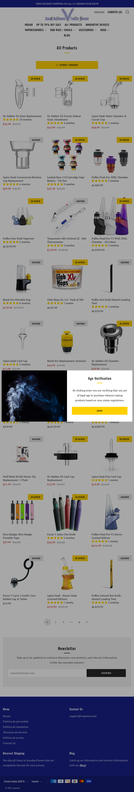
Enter (99, 410)
